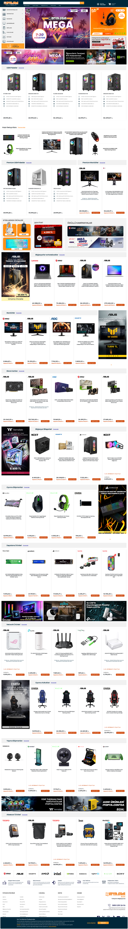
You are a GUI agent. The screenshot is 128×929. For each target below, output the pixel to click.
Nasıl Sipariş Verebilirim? (63, 897)
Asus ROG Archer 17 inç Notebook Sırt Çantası (39, 844)
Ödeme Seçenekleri (62, 901)
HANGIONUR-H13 (83, 93)
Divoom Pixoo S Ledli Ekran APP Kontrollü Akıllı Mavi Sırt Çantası (89, 844)
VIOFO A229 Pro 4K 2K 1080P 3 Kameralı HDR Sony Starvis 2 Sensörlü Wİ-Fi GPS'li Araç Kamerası (64, 845)
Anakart (4, 899)
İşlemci (4, 897)
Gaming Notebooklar (24, 909)
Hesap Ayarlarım (81, 897)
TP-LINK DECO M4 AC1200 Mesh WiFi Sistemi (39, 654)
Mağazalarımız (44, 5)
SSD (4, 906)
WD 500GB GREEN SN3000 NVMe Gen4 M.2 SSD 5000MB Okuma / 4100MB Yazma (14, 576)
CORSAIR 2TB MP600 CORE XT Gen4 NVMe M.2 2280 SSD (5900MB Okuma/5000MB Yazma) (63, 576)
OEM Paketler (27, 5)
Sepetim (79, 906)
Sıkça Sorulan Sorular (62, 906)
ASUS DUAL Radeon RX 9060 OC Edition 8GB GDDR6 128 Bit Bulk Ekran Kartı (13, 401)
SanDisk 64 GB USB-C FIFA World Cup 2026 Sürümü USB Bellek (88, 575)
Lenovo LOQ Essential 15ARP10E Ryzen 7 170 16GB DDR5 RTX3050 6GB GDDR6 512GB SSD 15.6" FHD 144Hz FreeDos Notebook (42, 285)
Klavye (4, 916)
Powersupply (6, 911)
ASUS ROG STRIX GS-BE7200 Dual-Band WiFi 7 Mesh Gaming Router (14, 654)
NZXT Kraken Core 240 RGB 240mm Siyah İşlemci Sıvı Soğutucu (114, 459)
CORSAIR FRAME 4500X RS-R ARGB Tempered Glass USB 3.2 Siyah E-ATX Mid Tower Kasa (90, 459)
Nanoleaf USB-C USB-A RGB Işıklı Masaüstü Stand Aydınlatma (39, 770)
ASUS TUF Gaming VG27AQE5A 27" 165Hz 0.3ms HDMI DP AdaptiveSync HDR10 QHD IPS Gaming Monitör (37, 343)
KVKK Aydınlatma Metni (44, 911)
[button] (48, 47)
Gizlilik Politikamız (43, 916)
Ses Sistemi (22, 904)
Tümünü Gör (21, 67)
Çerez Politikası (42, 914)
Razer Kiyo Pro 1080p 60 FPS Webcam (64, 770)
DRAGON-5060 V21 (108, 93)
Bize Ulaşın (60, 914)
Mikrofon (22, 899)
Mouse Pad (22, 901)
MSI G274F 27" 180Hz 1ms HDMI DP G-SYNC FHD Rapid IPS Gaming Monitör (13, 343)
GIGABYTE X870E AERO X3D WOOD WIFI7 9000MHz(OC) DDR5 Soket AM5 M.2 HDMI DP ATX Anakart (66, 460)
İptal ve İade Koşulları (62, 904)
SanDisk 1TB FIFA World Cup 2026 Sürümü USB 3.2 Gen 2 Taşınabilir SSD (113, 576)
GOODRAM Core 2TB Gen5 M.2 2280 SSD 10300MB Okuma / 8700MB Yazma (39, 576)
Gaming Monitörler (24, 911)
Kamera (22, 906)
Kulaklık (21, 897)
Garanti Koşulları (42, 909)
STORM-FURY (7, 93)
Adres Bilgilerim (80, 899)
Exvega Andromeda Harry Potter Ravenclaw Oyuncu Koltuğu (42, 712)
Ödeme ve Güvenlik (43, 906)
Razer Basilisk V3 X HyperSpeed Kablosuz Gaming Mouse (37, 516)
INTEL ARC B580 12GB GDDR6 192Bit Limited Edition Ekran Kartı (64, 400)
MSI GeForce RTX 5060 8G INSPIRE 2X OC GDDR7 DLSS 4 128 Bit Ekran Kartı (89, 401)
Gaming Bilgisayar (24, 914)
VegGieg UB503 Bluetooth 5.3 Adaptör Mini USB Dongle (89, 654)
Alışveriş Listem (80, 904)
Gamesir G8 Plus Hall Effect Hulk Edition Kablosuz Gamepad (114, 770)
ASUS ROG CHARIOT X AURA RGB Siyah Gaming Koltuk (90, 712)
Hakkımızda (53, 5)
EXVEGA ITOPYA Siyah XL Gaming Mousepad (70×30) (86, 516)
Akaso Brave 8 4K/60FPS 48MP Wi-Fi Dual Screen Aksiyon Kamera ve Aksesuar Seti (113, 845)
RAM (4, 904)
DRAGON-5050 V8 (33, 93)
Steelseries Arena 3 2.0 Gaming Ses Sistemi (14, 770)
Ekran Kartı (5, 901)
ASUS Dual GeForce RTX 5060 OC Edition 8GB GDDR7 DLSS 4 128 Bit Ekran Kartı (114, 401)
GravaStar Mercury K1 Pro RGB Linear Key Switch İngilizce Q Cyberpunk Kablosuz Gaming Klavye (13, 518)
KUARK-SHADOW (58, 93)
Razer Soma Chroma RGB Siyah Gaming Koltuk (66, 712)
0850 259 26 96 (118, 905)
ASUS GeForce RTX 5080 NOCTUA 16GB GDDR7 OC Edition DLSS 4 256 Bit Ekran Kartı (39, 401)
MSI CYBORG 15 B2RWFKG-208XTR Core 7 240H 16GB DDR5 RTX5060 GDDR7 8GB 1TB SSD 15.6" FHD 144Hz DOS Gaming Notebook (66, 285)
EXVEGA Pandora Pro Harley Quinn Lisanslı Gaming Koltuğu (114, 712)
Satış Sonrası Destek (62, 909)
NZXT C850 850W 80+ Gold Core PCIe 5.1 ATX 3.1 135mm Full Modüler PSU (42, 459)
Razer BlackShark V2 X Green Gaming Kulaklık (61, 516)
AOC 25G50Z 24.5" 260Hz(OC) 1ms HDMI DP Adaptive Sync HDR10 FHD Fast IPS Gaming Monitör (61, 343)
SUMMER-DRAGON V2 (35, 188)
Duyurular (60, 911)
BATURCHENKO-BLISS (9, 188)
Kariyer (40, 899)
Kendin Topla (35, 5)
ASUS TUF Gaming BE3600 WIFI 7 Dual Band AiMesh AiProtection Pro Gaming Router (64, 655)
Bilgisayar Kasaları (7, 909)
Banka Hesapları (42, 904)
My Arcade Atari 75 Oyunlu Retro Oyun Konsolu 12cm (88, 770)
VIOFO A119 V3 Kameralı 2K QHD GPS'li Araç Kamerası (14, 844)
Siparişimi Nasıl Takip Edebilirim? (65, 899)
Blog (60, 5)
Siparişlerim (79, 901)
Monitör (4, 914)
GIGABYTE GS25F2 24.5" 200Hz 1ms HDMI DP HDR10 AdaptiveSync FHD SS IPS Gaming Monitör (86, 343)
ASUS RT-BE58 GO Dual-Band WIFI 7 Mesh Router (114, 654)
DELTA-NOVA (57, 188)
